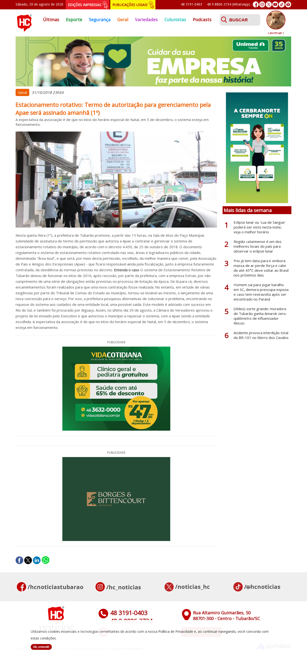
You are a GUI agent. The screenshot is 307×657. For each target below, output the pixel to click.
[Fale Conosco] (288, 4)
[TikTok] (281, 4)
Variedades (146, 19)
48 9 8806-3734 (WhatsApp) (228, 4)
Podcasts (202, 19)
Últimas (51, 19)
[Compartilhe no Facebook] (19, 560)
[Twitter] (269, 4)
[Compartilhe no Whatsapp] (45, 560)
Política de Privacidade (175, 631)
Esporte (74, 19)
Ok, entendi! (41, 647)
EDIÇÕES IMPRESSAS (84, 4)
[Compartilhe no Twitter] (28, 560)
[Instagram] (262, 4)
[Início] (24, 30)
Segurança (100, 19)
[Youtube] (275, 4)
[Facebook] (256, 4)
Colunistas (175, 19)
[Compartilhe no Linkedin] (37, 560)
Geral (122, 19)
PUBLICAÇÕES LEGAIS (130, 4)
